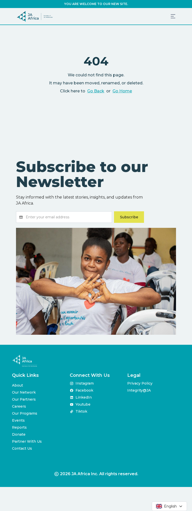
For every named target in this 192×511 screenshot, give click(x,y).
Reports (19, 427)
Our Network (24, 392)
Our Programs (24, 413)
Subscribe (129, 217)
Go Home (122, 91)
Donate (19, 434)
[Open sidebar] (173, 16)
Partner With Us (27, 441)
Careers (19, 406)
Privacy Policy (139, 383)
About (17, 385)
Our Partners (24, 399)
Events (18, 420)
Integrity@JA (139, 390)
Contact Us (22, 448)
